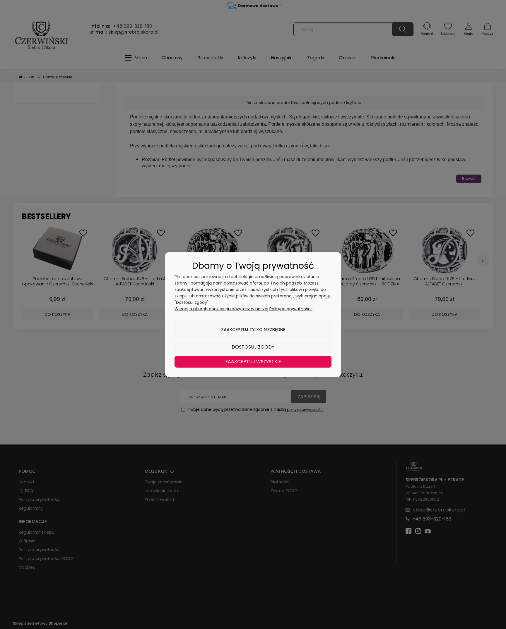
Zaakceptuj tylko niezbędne (253, 329)
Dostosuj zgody (253, 347)
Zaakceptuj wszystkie (253, 361)
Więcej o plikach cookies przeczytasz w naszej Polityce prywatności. (243, 309)
